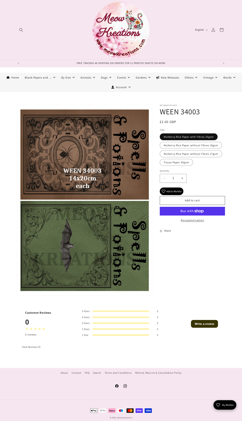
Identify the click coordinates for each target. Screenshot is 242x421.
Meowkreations (124, 417)
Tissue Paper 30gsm (176, 162)
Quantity (164, 170)
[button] (21, 30)
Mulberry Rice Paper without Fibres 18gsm (191, 145)
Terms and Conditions (118, 372)
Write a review (204, 323)
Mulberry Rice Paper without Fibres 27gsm (191, 154)
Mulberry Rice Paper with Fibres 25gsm (189, 137)
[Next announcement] (224, 63)
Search (97, 372)
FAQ (87, 372)
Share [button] (167, 230)
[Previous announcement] (18, 63)
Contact (76, 372)
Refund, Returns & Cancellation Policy (158, 372)
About (64, 372)
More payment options (192, 220)
